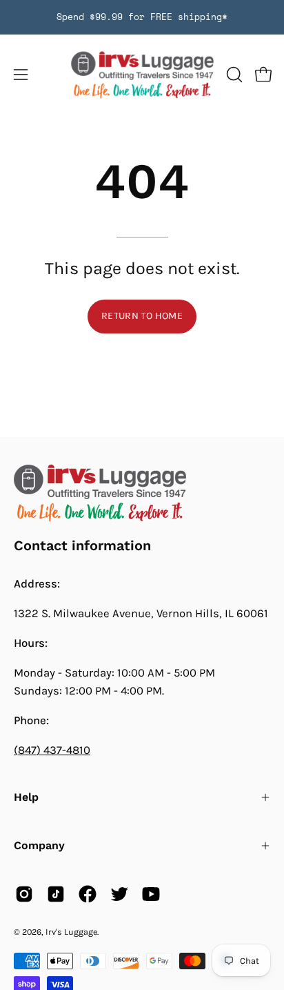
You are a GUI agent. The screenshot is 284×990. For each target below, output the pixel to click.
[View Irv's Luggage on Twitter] (119, 894)
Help (26, 797)
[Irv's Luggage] (142, 75)
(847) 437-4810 (52, 750)
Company (39, 845)
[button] (233, 74)
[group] (142, 17)
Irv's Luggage (71, 931)
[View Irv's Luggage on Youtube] (151, 894)
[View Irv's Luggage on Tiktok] (55, 894)
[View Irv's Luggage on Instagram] (24, 894)
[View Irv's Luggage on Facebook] (87, 894)
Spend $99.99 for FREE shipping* (142, 16)
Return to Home (142, 316)
